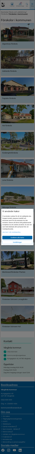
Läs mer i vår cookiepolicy (11, 232)
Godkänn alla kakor (17, 237)
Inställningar (17, 242)
